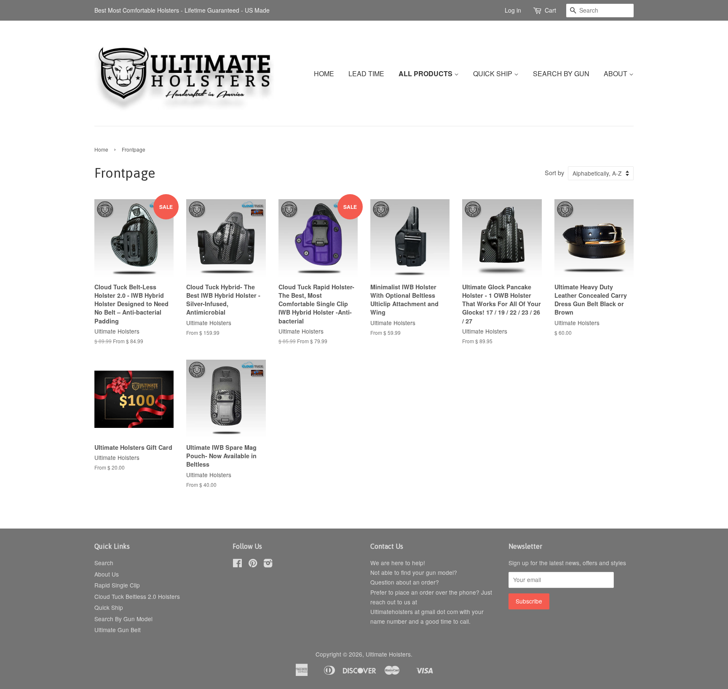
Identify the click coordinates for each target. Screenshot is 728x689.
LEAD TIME (366, 73)
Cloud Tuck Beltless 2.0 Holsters (137, 596)
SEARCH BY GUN (561, 73)
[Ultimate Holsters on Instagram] (268, 564)
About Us (106, 574)
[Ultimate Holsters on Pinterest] (252, 564)
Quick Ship (108, 607)
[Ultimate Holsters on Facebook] (237, 564)
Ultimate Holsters (388, 654)
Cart (550, 10)
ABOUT (616, 73)
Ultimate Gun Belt (117, 629)
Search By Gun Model (123, 618)
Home (101, 149)
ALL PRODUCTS (426, 73)
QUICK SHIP (493, 73)
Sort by (554, 172)
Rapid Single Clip (117, 585)
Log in (513, 10)
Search (103, 562)
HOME (324, 73)
